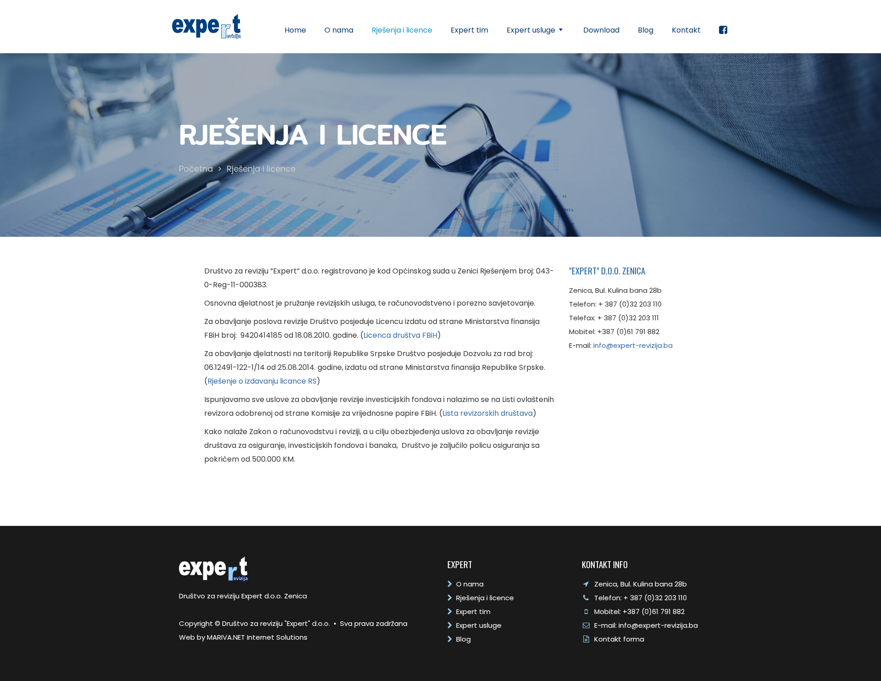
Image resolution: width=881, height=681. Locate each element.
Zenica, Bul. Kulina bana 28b (640, 584)
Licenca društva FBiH (400, 335)
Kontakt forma (619, 639)
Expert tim (469, 30)
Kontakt (686, 30)
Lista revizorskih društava (487, 413)
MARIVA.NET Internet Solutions (257, 637)
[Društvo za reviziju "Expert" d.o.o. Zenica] (206, 26)
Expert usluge (535, 32)
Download (601, 30)
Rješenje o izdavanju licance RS (262, 381)
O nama (338, 30)
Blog (645, 30)
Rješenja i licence (402, 30)
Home (295, 30)
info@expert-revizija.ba (633, 345)
